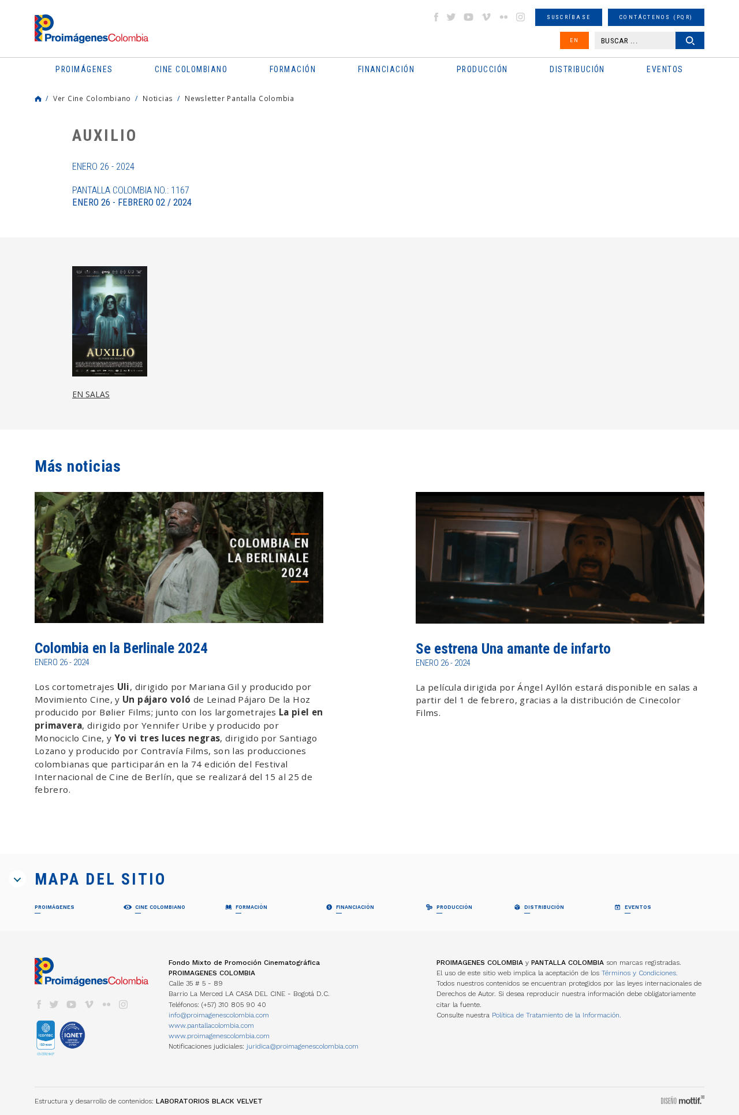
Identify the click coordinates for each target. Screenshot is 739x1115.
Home (38, 99)
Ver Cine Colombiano (92, 98)
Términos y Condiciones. (640, 973)
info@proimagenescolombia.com (219, 1015)
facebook (436, 17)
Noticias (158, 98)
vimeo (486, 17)
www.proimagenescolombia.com (219, 1036)
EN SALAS (91, 394)
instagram (521, 17)
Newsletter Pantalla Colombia (239, 98)
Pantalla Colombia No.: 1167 (132, 196)
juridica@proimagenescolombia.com (303, 1046)
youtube (469, 17)
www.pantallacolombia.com (211, 1025)
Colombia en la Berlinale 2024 (121, 648)
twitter (451, 17)
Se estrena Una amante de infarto (513, 648)
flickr (503, 17)
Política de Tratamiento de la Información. (556, 1015)
